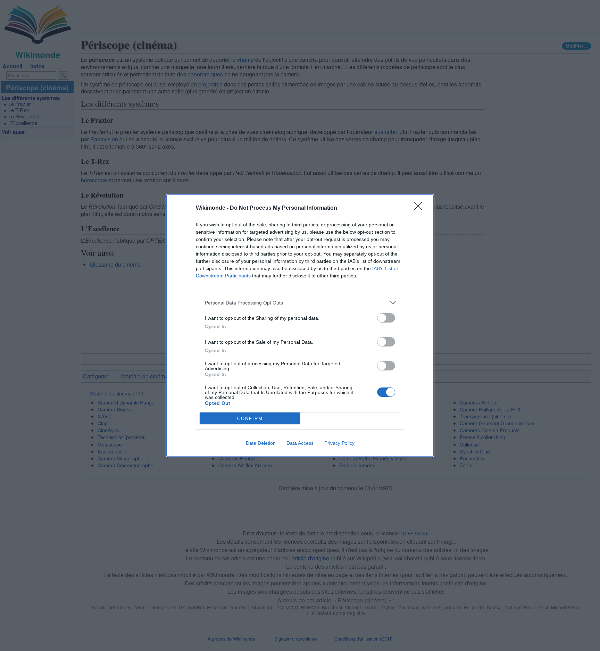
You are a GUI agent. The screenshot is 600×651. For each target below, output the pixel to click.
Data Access (300, 443)
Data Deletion (261, 443)
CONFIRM (250, 418)
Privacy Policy (339, 443)
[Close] (420, 208)
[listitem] (300, 302)
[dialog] (300, 325)
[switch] (386, 318)
